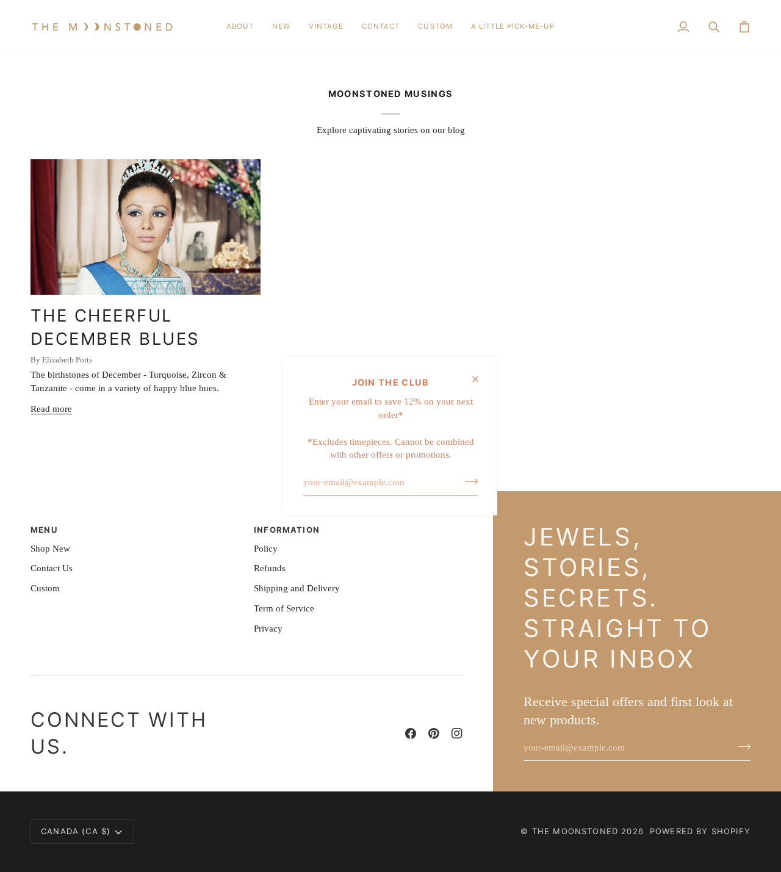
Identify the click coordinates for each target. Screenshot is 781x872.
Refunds (270, 568)
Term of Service (284, 608)
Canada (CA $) (75, 831)
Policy (266, 548)
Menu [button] (44, 530)
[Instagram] (457, 733)
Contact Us (52, 568)
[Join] (468, 481)
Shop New (50, 548)
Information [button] (287, 530)
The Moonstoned (575, 831)
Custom (45, 588)
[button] (281, 27)
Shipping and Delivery (297, 588)
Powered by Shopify (700, 831)
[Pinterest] (433, 733)
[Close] (480, 379)
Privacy (268, 628)
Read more (51, 409)
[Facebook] (410, 733)
